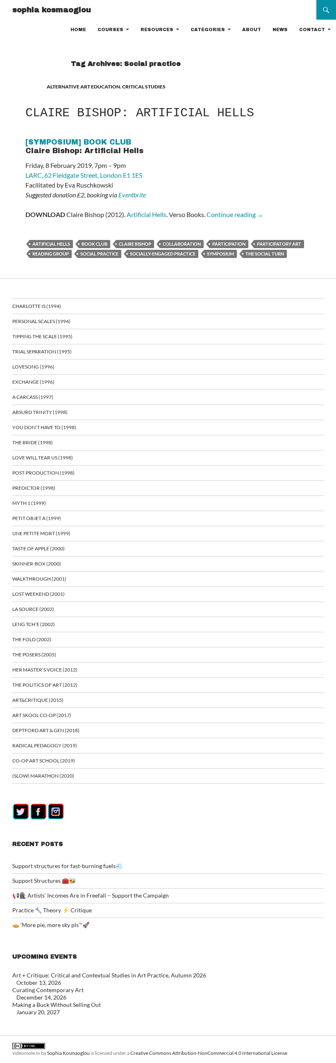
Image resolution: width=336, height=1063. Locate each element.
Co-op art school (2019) (43, 761)
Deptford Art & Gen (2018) (45, 730)
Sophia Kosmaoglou (68, 1053)
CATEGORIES (208, 29)
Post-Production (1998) (43, 473)
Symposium (220, 253)
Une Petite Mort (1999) (41, 533)
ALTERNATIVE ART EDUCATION (83, 87)
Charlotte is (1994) (36, 306)
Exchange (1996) (33, 382)
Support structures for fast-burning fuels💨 (67, 865)
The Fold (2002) (31, 639)
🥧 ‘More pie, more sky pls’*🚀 (50, 924)
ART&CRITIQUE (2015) (38, 700)
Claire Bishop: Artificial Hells (139, 113)
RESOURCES (157, 29)
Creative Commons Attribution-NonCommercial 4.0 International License (208, 1053)
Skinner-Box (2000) (36, 564)
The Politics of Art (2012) (44, 685)
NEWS (280, 29)
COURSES (110, 29)
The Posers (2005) (34, 654)
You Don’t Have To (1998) (44, 427)
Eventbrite (132, 195)
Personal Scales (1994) (41, 321)
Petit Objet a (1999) (36, 518)
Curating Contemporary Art (48, 989)
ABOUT (251, 29)
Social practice (99, 253)
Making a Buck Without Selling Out (56, 1004)
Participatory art (279, 244)
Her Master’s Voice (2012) (44, 670)
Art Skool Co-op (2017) (41, 715)
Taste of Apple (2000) (38, 548)
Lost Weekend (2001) (38, 594)
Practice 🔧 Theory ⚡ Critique (52, 910)
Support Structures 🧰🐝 (44, 880)
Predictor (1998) (33, 488)
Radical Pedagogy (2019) (44, 745)
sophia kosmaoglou (51, 10)
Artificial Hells (146, 214)
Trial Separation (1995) (42, 351)
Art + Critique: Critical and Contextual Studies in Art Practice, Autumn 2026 (109, 975)
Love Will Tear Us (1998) (42, 458)
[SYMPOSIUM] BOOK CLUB (78, 142)
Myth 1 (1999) (29, 503)
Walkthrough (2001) (39, 579)
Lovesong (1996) (33, 367)
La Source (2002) (33, 609)
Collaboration (182, 244)
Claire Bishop (135, 244)
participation (228, 244)
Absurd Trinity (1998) (40, 412)
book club (94, 244)
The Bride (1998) (32, 442)
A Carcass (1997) (32, 397)
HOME (78, 29)
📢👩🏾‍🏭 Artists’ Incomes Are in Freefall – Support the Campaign (90, 895)
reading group (50, 253)
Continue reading (235, 214)
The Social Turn (264, 253)
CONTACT (312, 29)
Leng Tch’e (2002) (33, 624)
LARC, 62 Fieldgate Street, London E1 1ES (83, 175)
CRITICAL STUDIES (144, 87)
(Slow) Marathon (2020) (43, 776)
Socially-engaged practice (162, 253)
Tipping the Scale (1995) (42, 336)
